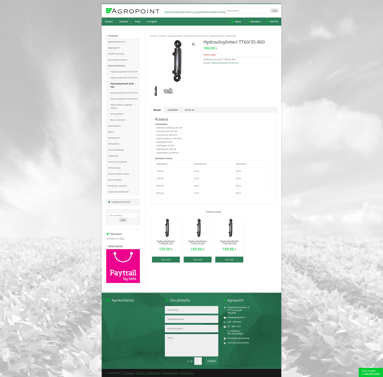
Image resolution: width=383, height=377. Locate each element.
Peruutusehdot (169, 372)
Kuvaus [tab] (157, 109)
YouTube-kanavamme (238, 342)
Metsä (111, 131)
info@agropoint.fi (236, 317)
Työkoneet (113, 155)
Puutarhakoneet (116, 149)
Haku (274, 10)
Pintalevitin (113, 143)
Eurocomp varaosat (117, 59)
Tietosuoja (128, 372)
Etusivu (109, 21)
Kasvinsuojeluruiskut (118, 173)
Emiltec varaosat (116, 53)
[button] (193, 44)
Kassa (238, 21)
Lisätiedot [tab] (173, 109)
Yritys (138, 21)
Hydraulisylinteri (175, 36)
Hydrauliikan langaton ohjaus (121, 106)
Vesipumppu (114, 167)
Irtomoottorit (114, 125)
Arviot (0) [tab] (189, 109)
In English (152, 21)
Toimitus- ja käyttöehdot (148, 372)
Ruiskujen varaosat (117, 185)
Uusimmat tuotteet (117, 161)
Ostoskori (256, 21)
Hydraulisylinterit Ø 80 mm (123, 98)
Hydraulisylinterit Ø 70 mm (123, 92)
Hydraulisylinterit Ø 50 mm (123, 77)
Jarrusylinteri (116, 113)
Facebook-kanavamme (238, 338)
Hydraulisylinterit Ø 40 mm (123, 71)
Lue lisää (165, 259)
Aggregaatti (114, 47)
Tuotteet (123, 21)
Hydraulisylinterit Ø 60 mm (196, 36)
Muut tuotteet (115, 179)
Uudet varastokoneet (118, 191)
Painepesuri (114, 137)
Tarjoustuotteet (121, 202)
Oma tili (274, 21)
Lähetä (211, 361)
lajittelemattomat (116, 41)
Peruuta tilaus (187, 372)
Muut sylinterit (117, 119)
